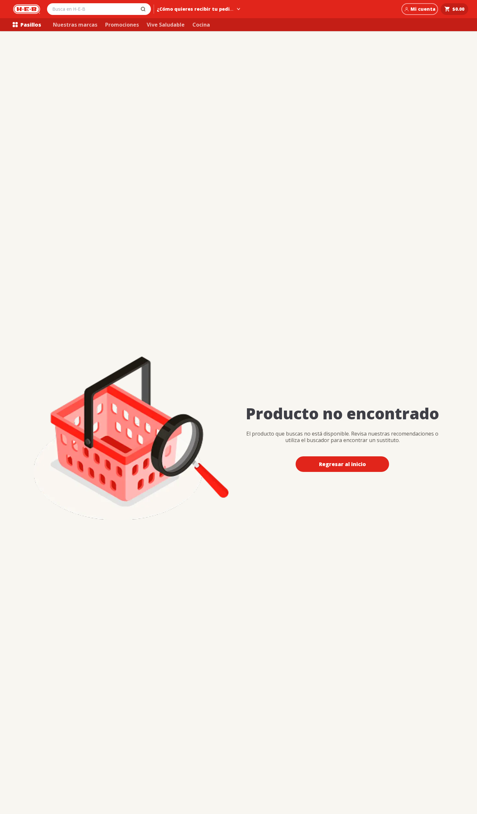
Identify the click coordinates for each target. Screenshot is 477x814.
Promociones (122, 24)
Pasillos (30, 24)
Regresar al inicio (342, 464)
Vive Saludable (166, 24)
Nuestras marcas (75, 24)
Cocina (201, 24)
